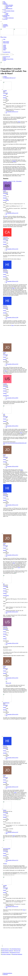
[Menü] (1, 21)
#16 (6, 758)
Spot (14, 562)
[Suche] (13, 54)
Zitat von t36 (8, 683)
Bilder (4, 636)
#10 (6, 506)
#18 (6, 833)
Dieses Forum (6, 42)
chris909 (5, 76)
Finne (19, 121)
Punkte (4, 95)
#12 (6, 612)
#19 (6, 861)
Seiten (4, 49)
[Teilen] (1, 80)
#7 (6, 399)
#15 (6, 715)
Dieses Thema (6, 41)
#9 (6, 467)
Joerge (5, 863)
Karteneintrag (6, 200)
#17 (6, 788)
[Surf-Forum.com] (14, 34)
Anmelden (5, 24)
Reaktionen (5, 93)
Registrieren (5, 25)
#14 (6, 679)
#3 (6, 250)
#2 (6, 214)
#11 (6, 556)
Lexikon (5, 48)
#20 (6, 907)
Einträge (5, 393)
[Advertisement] (11, 335)
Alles (4, 39)
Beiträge (5, 97)
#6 (6, 365)
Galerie (4, 47)
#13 (6, 644)
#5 (6, 318)
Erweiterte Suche (6, 52)
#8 (6, 427)
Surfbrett (14, 161)
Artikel (4, 45)
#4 (6, 282)
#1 (6, 112)
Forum (4, 46)
